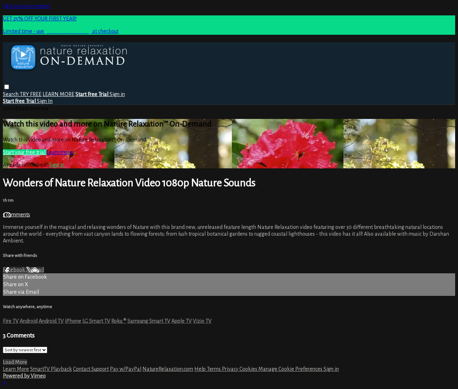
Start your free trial (25, 152)
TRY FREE (31, 94)
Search (11, 94)
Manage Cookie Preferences (290, 369)
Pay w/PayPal (125, 369)
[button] (6, 87)
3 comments (16, 214)
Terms (214, 369)
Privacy (230, 369)
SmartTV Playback (51, 369)
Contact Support (91, 369)
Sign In (45, 101)
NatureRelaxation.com (167, 369)
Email (37, 270)
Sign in (117, 94)
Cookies (248, 369)
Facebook (14, 270)
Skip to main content (26, 6)
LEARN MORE (58, 94)
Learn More (16, 369)
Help (200, 369)
